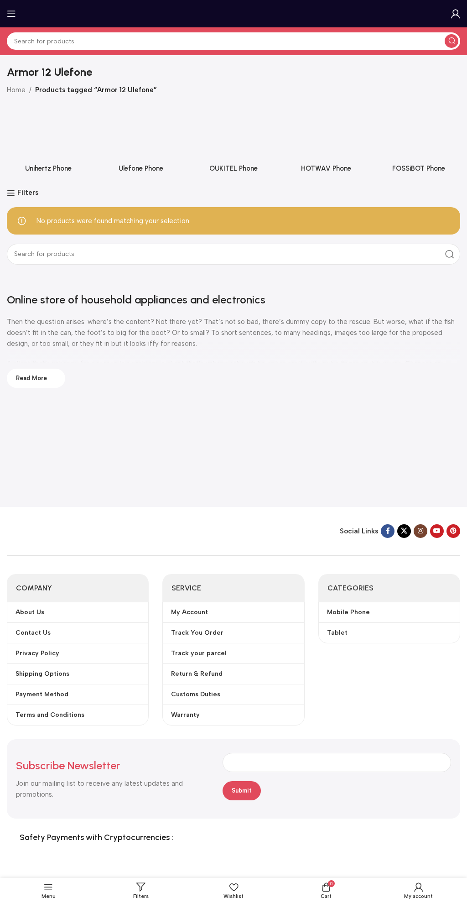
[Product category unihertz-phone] (48, 141)
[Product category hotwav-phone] (326, 141)
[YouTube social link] (437, 531)
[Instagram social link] (420, 531)
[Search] (451, 41)
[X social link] (404, 531)
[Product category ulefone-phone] (141, 141)
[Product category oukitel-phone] (233, 141)
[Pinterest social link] (453, 531)
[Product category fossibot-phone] (418, 141)
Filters (27, 193)
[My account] (455, 14)
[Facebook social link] (387, 531)
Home (16, 90)
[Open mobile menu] (11, 14)
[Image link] (64, 530)
